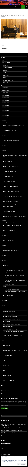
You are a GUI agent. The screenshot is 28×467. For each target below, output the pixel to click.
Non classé (5, 82)
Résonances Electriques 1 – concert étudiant (13, 257)
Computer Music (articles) (9, 311)
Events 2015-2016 (5, 110)
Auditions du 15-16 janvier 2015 (10, 252)
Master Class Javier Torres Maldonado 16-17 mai (14, 209)
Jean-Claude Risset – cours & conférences (12, 335)
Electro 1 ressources (9, 267)
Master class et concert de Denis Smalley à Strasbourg (12, 432)
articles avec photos (8, 80)
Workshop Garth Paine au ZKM (10, 130)
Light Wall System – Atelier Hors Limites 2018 (13, 159)
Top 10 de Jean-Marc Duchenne (10, 347)
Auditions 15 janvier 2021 (8, 380)
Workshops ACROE (7, 302)
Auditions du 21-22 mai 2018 (9, 211)
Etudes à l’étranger (7, 375)
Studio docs (6, 365)
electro (5, 70)
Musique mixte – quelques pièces (12, 289)
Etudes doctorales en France (9, 372)
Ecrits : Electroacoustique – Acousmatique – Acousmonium (15, 281)
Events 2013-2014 (5, 115)
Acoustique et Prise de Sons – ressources (14, 270)
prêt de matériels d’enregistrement (11, 362)
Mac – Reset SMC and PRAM (9, 367)
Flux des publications (5, 454)
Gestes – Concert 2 (9, 176)
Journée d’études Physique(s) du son (11, 204)
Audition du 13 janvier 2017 (9, 230)
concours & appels (7, 67)
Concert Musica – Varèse (8, 152)
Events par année (4, 92)
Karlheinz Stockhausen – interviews (11, 337)
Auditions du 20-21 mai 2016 (9, 240)
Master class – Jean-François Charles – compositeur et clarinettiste (14, 217)
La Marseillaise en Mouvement (10, 137)
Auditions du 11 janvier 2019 (9, 164)
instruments (6, 75)
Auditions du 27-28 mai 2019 (9, 181)
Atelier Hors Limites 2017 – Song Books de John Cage (14, 194)
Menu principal (26, 7)
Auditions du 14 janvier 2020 (9, 147)
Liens (2, 385)
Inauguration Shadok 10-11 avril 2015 (11, 250)
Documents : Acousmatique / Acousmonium (14, 275)
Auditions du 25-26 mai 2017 (9, 227)
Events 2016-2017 (5, 107)
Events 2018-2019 (5, 102)
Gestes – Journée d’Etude (10, 179)
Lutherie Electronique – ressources (13, 297)
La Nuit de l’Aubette (7, 161)
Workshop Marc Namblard (9, 132)
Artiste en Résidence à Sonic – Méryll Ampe (12, 196)
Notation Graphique (9, 284)
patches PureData (7, 345)
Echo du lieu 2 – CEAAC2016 (9, 242)
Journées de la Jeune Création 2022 (11, 140)
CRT (4, 342)
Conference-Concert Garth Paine (10, 201)
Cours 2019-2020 (5, 90)
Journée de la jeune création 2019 (10, 186)
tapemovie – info (8, 355)
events (4, 77)
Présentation (5, 87)
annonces (5, 65)
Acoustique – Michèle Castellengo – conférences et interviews (14, 332)
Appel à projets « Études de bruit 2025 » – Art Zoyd (11, 435)
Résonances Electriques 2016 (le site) (11, 232)
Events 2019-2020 (5, 100)
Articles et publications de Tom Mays (11, 319)
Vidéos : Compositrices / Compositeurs (13, 277)
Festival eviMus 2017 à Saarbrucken (11, 191)
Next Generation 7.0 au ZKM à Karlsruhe (12, 225)
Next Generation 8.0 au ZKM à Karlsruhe (12, 184)
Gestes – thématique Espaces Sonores (11, 166)
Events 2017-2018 (5, 105)
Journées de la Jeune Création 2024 (11, 122)
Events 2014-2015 (5, 112)
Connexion (3, 451)
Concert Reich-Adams (8, 206)
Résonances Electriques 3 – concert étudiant (13, 237)
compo (5, 72)
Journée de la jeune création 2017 (10, 222)
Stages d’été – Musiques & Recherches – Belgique (11, 427)
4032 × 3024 (10, 15)
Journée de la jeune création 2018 (10, 214)
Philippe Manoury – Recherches (10, 316)
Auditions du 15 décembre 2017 (10, 199)
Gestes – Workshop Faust (10, 171)
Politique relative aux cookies (11, 461)
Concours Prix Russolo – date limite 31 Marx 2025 (11, 430)
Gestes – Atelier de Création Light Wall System (15, 169)
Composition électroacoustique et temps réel (11, 7)
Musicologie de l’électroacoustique (11, 324)
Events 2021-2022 (5, 95)
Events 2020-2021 (5, 97)
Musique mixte (6, 321)
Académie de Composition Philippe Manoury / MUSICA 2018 (15, 156)
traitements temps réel (8, 314)
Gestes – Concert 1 (9, 174)
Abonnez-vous (4, 408)
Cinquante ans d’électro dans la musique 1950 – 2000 (15, 292)
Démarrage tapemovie (10, 357)
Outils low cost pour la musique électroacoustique (15, 350)
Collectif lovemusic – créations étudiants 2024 (13, 125)
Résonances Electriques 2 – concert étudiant (13, 247)
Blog (3, 60)
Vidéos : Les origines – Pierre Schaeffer (13, 272)
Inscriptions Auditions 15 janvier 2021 (13, 382)
